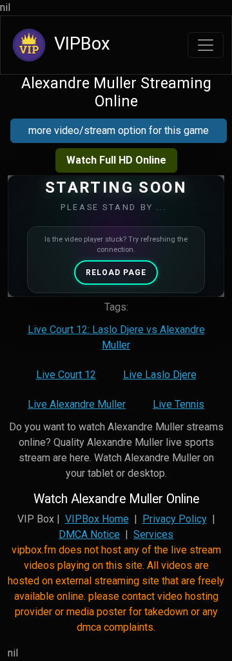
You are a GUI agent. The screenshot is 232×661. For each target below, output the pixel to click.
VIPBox (80, 44)
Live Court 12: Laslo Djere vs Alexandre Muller (116, 337)
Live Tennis (178, 404)
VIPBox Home (97, 519)
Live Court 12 (66, 375)
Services (153, 534)
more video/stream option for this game (118, 130)
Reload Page (116, 272)
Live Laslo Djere (160, 375)
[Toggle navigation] (206, 45)
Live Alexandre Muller (77, 404)
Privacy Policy (174, 519)
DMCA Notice (89, 534)
